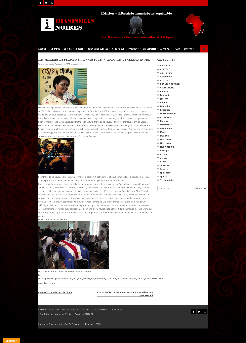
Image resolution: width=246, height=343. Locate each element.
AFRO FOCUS (118, 48)
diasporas (77, 64)
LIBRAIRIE (55, 48)
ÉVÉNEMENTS (149, 48)
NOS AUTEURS (167, 146)
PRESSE (79, 48)
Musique (164, 135)
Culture (51, 283)
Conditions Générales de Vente (55, 314)
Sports (163, 176)
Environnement (168, 113)
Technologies (167, 180)
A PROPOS (165, 48)
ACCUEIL (42, 48)
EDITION (68, 48)
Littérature (166, 124)
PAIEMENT (133, 48)
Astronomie (166, 76)
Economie (165, 95)
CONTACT (189, 48)
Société (164, 169)
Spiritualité (166, 172)
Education (165, 106)
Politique (164, 150)
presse (163, 158)
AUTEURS (164, 80)
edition (163, 102)
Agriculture (166, 73)
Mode (163, 132)
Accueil (43, 309)
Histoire (164, 121)
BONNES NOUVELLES (98, 48)
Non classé (165, 139)
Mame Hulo (166, 128)
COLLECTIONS (167, 87)
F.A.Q (177, 48)
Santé (163, 161)
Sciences (164, 165)
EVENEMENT (166, 117)
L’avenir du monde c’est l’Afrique (55, 292)
